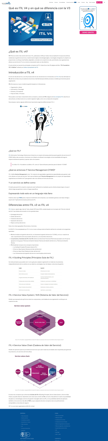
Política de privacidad (59, 415)
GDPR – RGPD (58, 434)
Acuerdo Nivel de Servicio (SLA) (61, 428)
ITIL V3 (58, 76)
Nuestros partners (24, 417)
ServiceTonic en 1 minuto (25, 422)
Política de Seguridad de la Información (62, 423)
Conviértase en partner (25, 420)
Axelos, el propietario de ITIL (31, 67)
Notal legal (57, 432)
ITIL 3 (10, 209)
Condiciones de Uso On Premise (61, 421)
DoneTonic (23, 430)
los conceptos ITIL (58, 97)
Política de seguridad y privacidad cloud (62, 426)
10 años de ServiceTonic (25, 428)
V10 (22, 426)
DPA (56, 430)
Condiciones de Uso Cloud (60, 419)
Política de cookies (58, 417)
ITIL (9, 155)
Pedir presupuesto (24, 415)
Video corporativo (24, 424)
